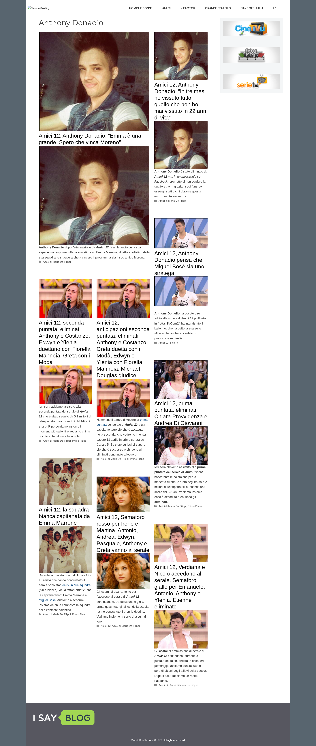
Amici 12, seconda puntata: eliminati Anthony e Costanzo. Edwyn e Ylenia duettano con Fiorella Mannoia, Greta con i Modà (65, 342)
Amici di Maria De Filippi (57, 261)
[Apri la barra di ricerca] (274, 8)
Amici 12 (163, 342)
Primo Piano (79, 440)
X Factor (187, 8)
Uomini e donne (140, 8)
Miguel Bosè (47, 600)
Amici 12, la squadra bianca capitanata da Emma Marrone (64, 516)
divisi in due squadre (76, 585)
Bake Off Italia (252, 8)
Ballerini (174, 342)
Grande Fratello (218, 8)
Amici (166, 8)
